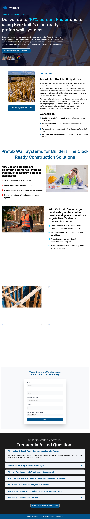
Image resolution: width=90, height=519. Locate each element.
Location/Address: (32, 397)
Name (28, 382)
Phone (29, 404)
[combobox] (29, 408)
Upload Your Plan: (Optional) (35, 412)
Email (28, 390)
